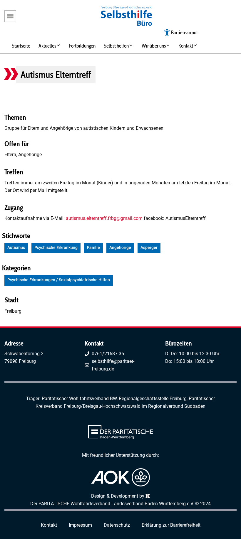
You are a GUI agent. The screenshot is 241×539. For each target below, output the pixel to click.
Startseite (21, 46)
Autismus (16, 247)
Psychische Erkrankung (56, 247)
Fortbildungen (82, 46)
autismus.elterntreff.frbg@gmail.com (104, 218)
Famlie (93, 247)
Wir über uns (154, 46)
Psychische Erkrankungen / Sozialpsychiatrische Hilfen (58, 279)
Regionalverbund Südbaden (176, 406)
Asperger (149, 247)
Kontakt (185, 46)
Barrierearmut (184, 32)
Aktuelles (47, 46)
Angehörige (120, 247)
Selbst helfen (116, 46)
